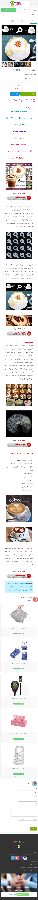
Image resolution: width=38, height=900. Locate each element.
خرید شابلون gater (15, 590)
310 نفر (13, 94)
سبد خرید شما (8, 9)
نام (36, 788)
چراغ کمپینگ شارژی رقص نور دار (18, 663)
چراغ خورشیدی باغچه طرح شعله (19, 698)
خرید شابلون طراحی (19, 587)
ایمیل (36, 796)
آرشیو (29, 600)
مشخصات (33, 21)
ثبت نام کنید (12, 894)
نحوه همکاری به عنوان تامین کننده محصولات (26, 870)
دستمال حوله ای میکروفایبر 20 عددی (18, 733)
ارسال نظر (33, 828)
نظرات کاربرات (14, 21)
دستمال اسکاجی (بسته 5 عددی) (18, 628)
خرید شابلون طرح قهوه (19, 583)
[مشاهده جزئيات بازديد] (19, 847)
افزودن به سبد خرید (26, 94)
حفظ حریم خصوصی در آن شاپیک (29, 867)
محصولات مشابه (24, 21)
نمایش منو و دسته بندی (27, 9)
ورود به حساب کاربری (22, 894)
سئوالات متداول (33, 864)
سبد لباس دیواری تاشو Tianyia (19, 768)
